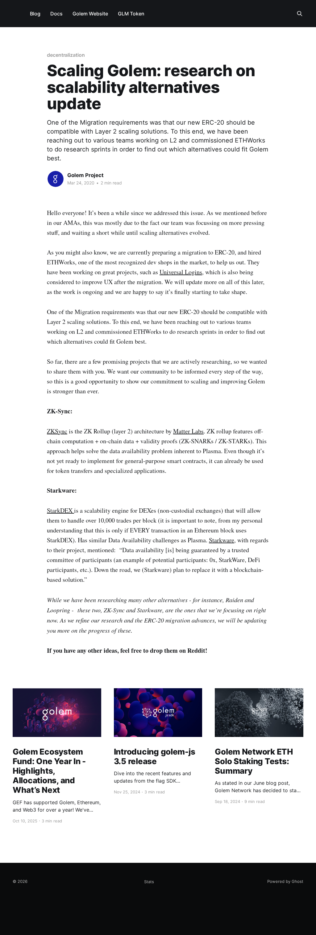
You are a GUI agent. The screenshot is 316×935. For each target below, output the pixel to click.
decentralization (66, 55)
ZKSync (57, 431)
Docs (56, 13)
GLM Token (131, 13)
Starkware (221, 540)
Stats (149, 881)
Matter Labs (188, 431)
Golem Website (90, 13)
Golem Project (85, 175)
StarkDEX (60, 510)
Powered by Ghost (285, 881)
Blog (35, 13)
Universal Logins (181, 272)
